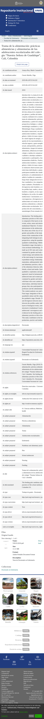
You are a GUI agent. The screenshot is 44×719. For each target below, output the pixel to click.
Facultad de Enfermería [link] (11, 38)
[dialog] (22, 711)
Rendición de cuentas (8, 675)
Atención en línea (28, 685)
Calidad (4, 679)
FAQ (25, 683)
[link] (10, 570)
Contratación (5, 673)
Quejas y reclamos (7, 685)
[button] (22, 10)
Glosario (26, 689)
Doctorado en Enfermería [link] (29, 38)
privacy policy (24, 712)
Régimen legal (6, 671)
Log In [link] (7, 31)
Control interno (28, 677)
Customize (4, 716)
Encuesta (4, 687)
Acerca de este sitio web (35, 697)
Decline (31, 716)
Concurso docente (29, 675)
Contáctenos (27, 687)
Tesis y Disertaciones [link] (14, 36)
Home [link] (4, 36)
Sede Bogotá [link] (28, 36)
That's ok (38, 716)
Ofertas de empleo (28, 673)
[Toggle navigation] (37, 31)
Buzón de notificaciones (30, 679)
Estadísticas (5, 689)
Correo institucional (7, 681)
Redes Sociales (6, 683)
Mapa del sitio (28, 681)
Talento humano (28, 671)
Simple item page (22, 64)
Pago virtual (5, 677)
